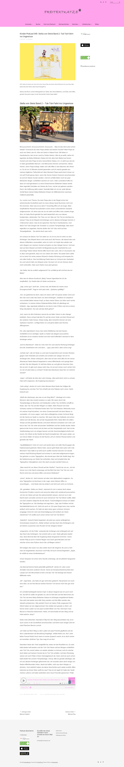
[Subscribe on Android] (85, 59)
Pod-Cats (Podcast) (49, 24)
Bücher (38, 24)
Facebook (106, 2)
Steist (61, 694)
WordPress (40, 762)
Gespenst (54, 694)
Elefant (48, 694)
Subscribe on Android (101, 2)
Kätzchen (75, 24)
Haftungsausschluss (61, 735)
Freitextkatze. (27, 762)
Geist (51, 694)
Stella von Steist (34, 694)
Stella (63, 694)
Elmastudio (55, 762)
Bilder (97, 24)
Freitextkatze (30, 39)
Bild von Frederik (25, 713)
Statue (58, 694)
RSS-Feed (24, 735)
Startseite (28, 24)
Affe (46, 694)
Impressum (59, 730)
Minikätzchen (86, 24)
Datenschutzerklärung (61, 733)
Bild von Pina (70, 713)
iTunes (103, 2)
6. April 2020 (22, 39)
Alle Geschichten (64, 24)
